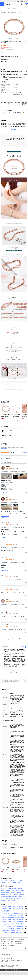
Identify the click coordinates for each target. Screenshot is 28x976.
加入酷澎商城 (3, 945)
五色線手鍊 (23, 890)
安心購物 (3, 943)
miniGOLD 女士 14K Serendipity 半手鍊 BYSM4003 (12, 932)
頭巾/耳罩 (3, 882)
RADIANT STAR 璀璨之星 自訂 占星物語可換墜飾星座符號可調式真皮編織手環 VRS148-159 (13, 906)
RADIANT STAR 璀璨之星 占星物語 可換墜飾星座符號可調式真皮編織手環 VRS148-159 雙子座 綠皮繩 (13, 915)
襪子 (21, 880)
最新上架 (8, 458)
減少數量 (10, 66)
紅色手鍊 (14, 888)
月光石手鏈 (21, 894)
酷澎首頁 (3, 12)
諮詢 (23, 647)
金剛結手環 (14, 896)
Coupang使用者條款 (20, 939)
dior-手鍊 (8, 900)
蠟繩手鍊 (17, 890)
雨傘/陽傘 (14, 882)
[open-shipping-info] (13, 56)
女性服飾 (8, 12)
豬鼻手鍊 (3, 894)
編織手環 (23, 898)
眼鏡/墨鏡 (19, 882)
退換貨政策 (3, 941)
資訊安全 (8, 943)
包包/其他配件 (14, 12)
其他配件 (24, 882)
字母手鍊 (3, 896)
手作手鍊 (18, 898)
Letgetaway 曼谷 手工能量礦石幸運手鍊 (10, 930)
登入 (18, 1)
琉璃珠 (12, 890)
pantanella (13, 892)
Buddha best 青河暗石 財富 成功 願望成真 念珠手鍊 (12, 923)
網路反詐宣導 (11, 945)
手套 (17, 880)
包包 (2, 880)
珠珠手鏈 (3, 900)
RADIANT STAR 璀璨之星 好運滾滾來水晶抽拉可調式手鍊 (13, 908)
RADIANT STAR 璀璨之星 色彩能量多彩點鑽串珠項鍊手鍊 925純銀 (13, 921)
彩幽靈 (2, 890)
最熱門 (3, 458)
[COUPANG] (5, 955)
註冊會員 (21, 1)
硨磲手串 (3, 892)
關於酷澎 (3, 939)
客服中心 (25, 1)
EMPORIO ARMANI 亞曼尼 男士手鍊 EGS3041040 (12, 917)
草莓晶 (9, 888)
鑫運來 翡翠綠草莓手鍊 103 (7, 912)
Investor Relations (10, 939)
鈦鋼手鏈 (20, 896)
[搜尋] (25, 8)
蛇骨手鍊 (13, 900)
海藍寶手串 (19, 892)
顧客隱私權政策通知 (19, 941)
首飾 (19, 12)
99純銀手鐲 (19, 888)
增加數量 (2, 66)
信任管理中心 (10, 941)
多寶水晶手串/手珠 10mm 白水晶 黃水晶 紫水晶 (11, 925)
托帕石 (11, 894)
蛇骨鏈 (7, 892)
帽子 (14, 880)
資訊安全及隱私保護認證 (17, 943)
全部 (2, 8)
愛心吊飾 (13, 898)
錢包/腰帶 (6, 880)
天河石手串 (7, 890)
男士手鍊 (8, 898)
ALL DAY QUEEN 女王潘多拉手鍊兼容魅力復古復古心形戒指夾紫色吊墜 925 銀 (13, 913)
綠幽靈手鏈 (8, 896)
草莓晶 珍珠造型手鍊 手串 (7, 910)
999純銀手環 (3, 888)
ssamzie (3, 898)
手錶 (11, 880)
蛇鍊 (7, 894)
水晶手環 (16, 894)
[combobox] (21, 458)
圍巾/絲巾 (8, 882)
